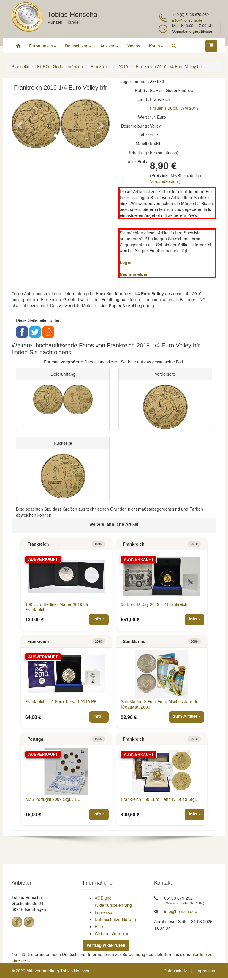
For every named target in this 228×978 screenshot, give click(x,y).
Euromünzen (41, 46)
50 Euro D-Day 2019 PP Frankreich (154, 604)
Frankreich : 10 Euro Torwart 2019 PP (60, 701)
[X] (29, 922)
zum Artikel (185, 716)
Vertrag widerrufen (105, 945)
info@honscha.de (187, 20)
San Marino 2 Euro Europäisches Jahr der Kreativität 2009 (160, 704)
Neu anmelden (134, 274)
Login (126, 262)
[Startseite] (18, 45)
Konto (154, 46)
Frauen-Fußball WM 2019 (174, 108)
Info (97, 618)
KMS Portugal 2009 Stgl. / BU (52, 799)
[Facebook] (17, 922)
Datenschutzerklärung (115, 919)
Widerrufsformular (112, 933)
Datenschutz (175, 971)
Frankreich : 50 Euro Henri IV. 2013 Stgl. (159, 799)
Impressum (105, 912)
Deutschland (76, 46)
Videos (133, 46)
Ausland (107, 46)
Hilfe (99, 926)
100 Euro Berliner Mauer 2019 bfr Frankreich (56, 606)
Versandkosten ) (165, 181)
